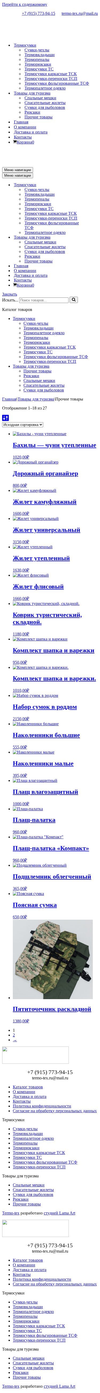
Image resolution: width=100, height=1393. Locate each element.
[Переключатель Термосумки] (95, 185)
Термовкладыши (40, 54)
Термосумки (24, 318)
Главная (21, 122)
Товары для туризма (31, 366)
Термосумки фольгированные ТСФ (57, 83)
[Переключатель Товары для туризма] (95, 237)
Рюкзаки (32, 112)
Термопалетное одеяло (45, 88)
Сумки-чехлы (37, 50)
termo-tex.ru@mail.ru (80, 13)
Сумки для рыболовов (45, 107)
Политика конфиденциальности (42, 1106)
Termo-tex (10, 1213)
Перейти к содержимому (24, 4)
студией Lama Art (59, 1213)
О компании (25, 127)
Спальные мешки (40, 98)
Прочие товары (39, 117)
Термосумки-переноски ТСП (51, 78)
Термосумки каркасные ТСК (51, 74)
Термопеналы (37, 59)
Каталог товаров (28, 1087)
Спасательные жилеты (45, 102)
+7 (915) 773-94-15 (38, 13)
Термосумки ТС (39, 69)
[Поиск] (74, 300)
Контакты (23, 137)
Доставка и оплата (30, 132)
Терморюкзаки (38, 64)
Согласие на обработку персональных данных (55, 1111)
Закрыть (9, 294)
